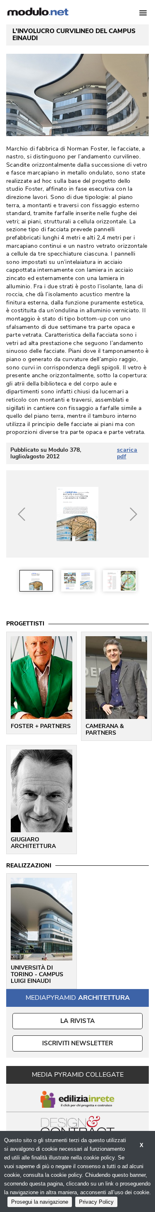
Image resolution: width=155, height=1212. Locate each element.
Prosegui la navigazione (39, 1202)
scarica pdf (127, 453)
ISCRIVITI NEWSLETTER (77, 1043)
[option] (36, 581)
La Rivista (77, 1021)
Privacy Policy (96, 1202)
